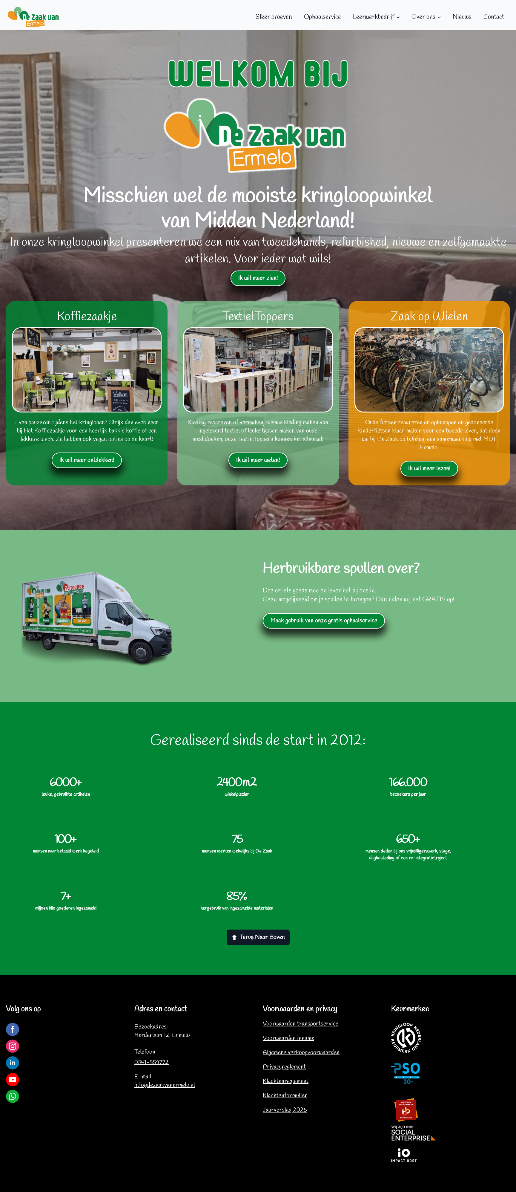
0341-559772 (151, 1062)
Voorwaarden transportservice (300, 1024)
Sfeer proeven (273, 17)
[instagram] (12, 1046)
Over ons (423, 17)
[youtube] (12, 1079)
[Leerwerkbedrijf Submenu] (400, 17)
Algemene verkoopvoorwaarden (301, 1053)
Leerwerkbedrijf (373, 17)
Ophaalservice (322, 17)
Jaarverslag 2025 (285, 1110)
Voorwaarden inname (288, 1038)
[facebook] (12, 1029)
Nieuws (462, 17)
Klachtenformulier (285, 1096)
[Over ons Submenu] (441, 17)
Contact (493, 17)
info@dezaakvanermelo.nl (164, 1085)
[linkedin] (12, 1062)
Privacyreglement (284, 1067)
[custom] (12, 1096)
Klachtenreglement (285, 1081)
